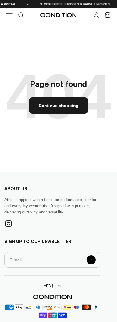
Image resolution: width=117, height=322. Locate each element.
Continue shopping (59, 105)
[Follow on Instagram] (8, 223)
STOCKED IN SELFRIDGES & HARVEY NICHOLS (74, 4)
